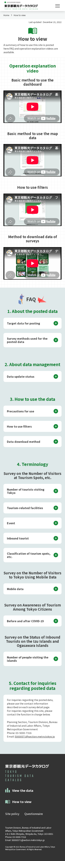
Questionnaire (33, 814)
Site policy (12, 814)
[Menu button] (57, 6)
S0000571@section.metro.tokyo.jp (35, 736)
